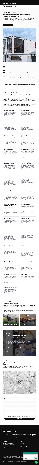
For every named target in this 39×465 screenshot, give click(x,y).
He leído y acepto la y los (18, 416)
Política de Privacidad (15, 416)
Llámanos (15, 25)
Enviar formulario (19, 418)
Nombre (5, 398)
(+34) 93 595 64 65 (6, 446)
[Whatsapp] (36, 462)
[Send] (36, 458)
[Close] (36, 453)
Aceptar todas (5, 3)
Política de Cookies (23, 445)
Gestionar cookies (13, 3)
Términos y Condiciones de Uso (25, 416)
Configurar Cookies (23, 449)
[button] (19, 382)
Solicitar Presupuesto (7, 25)
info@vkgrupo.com (6, 447)
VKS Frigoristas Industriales (10, 6)
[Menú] (35, 6)
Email (5, 402)
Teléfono (21, 402)
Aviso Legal (22, 443)
